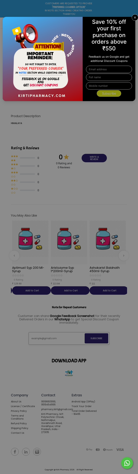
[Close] (130, 21)
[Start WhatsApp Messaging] (127, 463)
